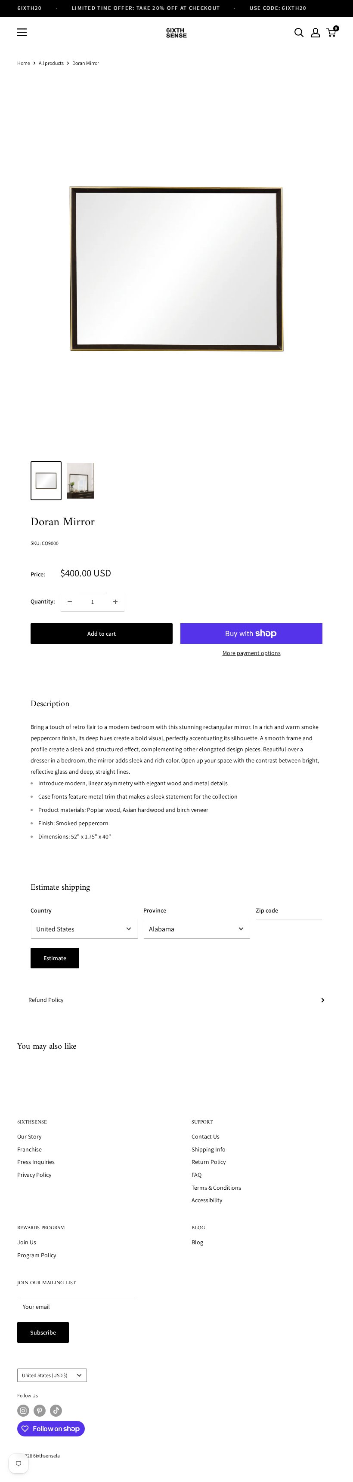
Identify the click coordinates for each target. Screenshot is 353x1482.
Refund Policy (45, 1000)
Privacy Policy (34, 1175)
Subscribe (43, 1332)
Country (41, 910)
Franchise (29, 1149)
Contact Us (206, 1136)
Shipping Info (209, 1149)
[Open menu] (22, 32)
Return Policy (209, 1162)
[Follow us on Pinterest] (40, 1411)
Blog (197, 1242)
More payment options (252, 653)
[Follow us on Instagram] (23, 1411)
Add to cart (101, 633)
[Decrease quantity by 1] (70, 602)
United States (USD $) (45, 1375)
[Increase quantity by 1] (115, 602)
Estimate (54, 958)
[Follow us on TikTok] (56, 1411)
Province (154, 910)
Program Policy (36, 1255)
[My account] (315, 32)
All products (51, 63)
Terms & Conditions (216, 1187)
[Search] (299, 32)
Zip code (267, 910)
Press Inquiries (36, 1162)
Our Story (29, 1136)
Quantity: (43, 601)
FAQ (196, 1175)
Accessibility (207, 1200)
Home (23, 63)
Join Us (26, 1242)
